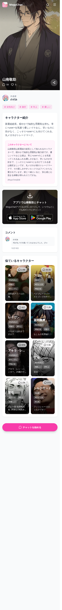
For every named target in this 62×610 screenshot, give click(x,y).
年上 (35, 106)
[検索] (48, 5)
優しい (47, 106)
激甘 (24, 106)
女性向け (11, 106)
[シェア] (54, 82)
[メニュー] (55, 5)
